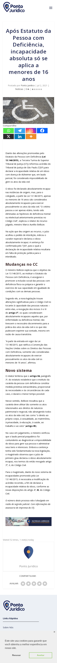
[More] (31, 136)
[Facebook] (42, 130)
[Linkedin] (19, 136)
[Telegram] (19, 130)
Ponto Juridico (28, 85)
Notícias (19, 89)
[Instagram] (31, 130)
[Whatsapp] (8, 130)
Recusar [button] (16, 655)
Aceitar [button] (40, 655)
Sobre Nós (8, 627)
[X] (8, 136)
